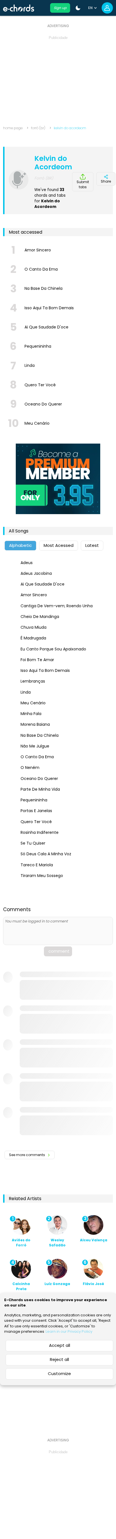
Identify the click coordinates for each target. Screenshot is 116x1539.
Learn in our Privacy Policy (69, 1331)
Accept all (59, 1345)
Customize (59, 1373)
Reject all (59, 1359)
